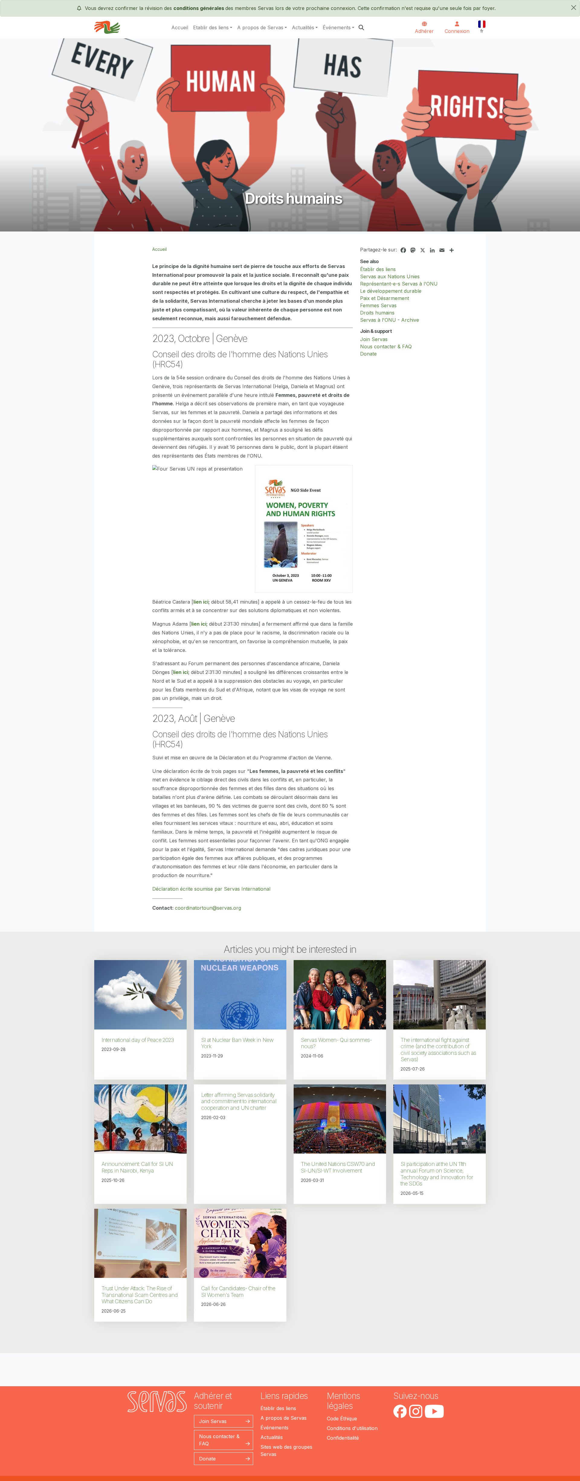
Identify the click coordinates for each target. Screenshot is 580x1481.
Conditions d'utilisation (352, 1428)
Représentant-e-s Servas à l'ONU (399, 284)
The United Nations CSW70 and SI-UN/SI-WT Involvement (338, 1167)
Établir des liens (378, 269)
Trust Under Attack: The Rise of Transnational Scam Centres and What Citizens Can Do (140, 1294)
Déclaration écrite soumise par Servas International (211, 889)
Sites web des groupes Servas (286, 1450)
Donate (368, 354)
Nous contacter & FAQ (386, 346)
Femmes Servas (378, 305)
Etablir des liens (211, 27)
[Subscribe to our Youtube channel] (434, 1411)
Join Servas (374, 339)
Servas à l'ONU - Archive (389, 320)
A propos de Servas (260, 27)
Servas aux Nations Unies (390, 276)
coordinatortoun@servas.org (208, 908)
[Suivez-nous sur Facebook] (400, 1411)
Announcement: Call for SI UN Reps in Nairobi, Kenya (137, 1167)
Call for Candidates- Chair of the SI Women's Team (238, 1291)
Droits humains (377, 313)
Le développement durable (390, 291)
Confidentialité (343, 1438)
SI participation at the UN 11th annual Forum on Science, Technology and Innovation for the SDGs (437, 1174)
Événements (337, 27)
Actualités (303, 27)
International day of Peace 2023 (138, 1040)
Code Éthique (342, 1419)
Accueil (179, 27)
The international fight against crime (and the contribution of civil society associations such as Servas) (438, 1050)
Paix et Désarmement (384, 298)
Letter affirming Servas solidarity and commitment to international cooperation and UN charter (238, 1101)
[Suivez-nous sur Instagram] (415, 1411)
